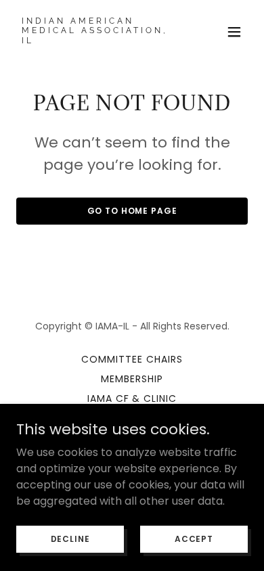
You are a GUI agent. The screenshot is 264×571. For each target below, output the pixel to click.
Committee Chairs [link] (132, 359)
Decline (70, 538)
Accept (194, 538)
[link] (97, 39)
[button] (234, 31)
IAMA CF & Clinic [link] (132, 398)
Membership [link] (132, 379)
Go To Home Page (132, 210)
